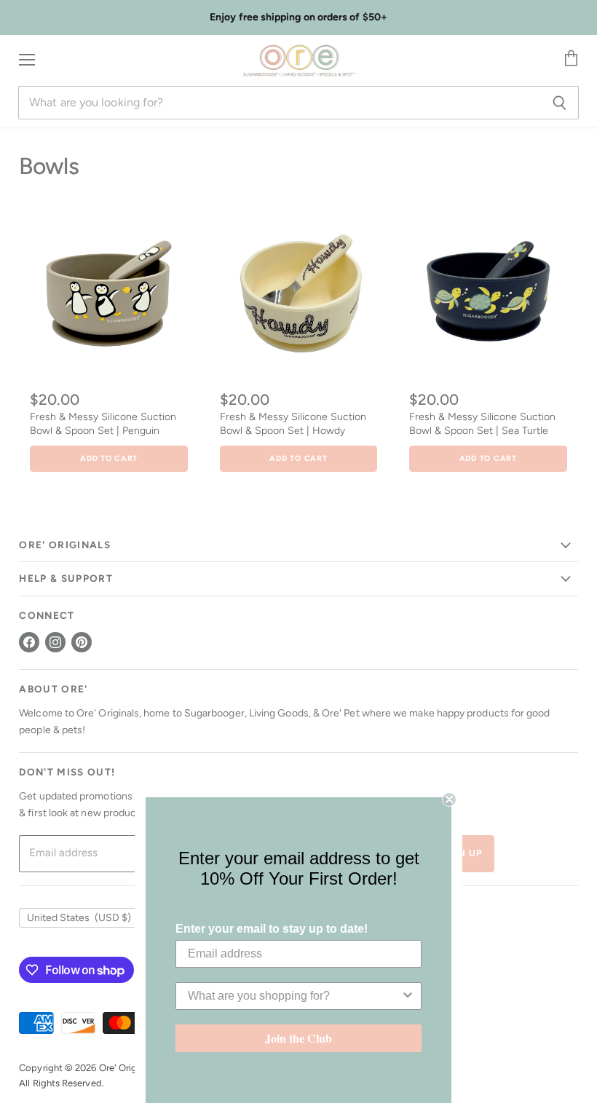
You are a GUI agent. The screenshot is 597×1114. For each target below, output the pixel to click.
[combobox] (294, 996)
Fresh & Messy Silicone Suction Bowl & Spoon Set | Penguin (103, 423)
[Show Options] (407, 996)
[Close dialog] (449, 799)
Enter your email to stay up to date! (271, 929)
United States (79, 918)
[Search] (559, 102)
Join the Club (298, 1038)
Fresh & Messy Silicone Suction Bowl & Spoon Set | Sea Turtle (482, 423)
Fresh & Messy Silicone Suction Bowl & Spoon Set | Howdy (293, 423)
